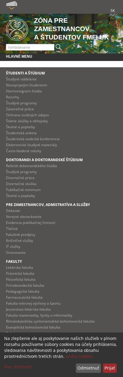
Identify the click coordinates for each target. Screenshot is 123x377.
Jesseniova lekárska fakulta (28, 309)
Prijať (109, 368)
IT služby (13, 246)
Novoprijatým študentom (26, 85)
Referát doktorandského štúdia (31, 165)
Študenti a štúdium (25, 73)
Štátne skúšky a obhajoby (27, 120)
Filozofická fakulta (21, 279)
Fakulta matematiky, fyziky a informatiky (39, 315)
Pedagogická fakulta (22, 291)
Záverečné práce (20, 109)
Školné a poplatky (20, 126)
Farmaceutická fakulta (24, 297)
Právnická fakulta (20, 273)
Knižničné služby (19, 240)
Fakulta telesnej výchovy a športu (33, 303)
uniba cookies (79, 356)
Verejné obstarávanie (23, 216)
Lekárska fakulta (19, 267)
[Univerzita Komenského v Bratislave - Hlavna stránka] (17, 28)
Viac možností (18, 367)
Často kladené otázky (23, 150)
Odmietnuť (88, 368)
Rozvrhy (12, 97)
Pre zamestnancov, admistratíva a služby (48, 204)
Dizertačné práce (20, 177)
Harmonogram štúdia (24, 91)
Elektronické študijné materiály (31, 144)
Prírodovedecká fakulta (25, 285)
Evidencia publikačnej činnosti (30, 222)
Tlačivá (12, 228)
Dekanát (13, 210)
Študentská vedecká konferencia (33, 138)
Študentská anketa (21, 132)
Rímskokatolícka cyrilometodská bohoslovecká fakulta (50, 321)
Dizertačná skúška (21, 183)
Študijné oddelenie (21, 79)
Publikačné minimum (23, 189)
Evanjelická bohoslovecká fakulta (33, 327)
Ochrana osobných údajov (27, 114)
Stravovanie (16, 252)
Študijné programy (21, 103)
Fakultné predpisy (20, 234)
